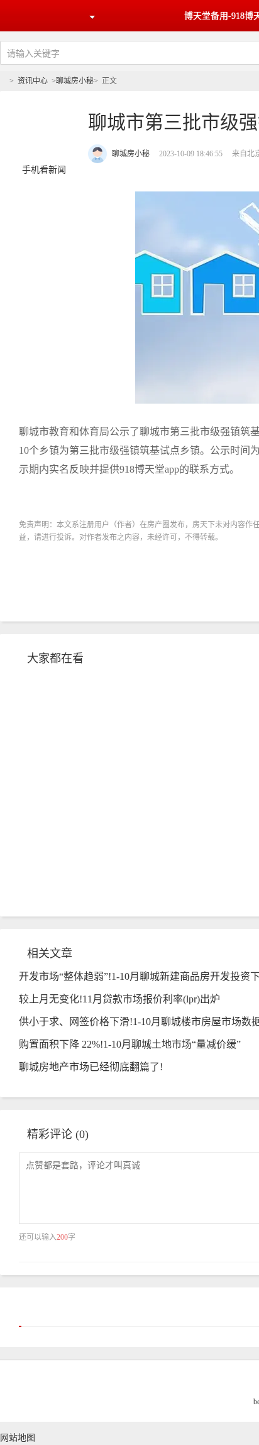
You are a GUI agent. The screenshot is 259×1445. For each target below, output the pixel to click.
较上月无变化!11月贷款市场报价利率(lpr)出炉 (119, 999)
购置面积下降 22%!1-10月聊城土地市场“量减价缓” (130, 1044)
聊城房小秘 (75, 81)
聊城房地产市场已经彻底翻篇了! (91, 1066)
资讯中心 (33, 81)
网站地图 (17, 1437)
